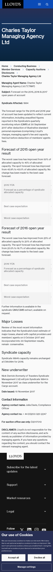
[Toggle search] (47, 4)
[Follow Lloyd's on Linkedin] (29, 530)
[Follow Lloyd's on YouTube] (44, 530)
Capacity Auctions (36, 69)
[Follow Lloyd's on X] (22, 530)
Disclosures (8, 72)
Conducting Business (25, 66)
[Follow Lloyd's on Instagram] (36, 530)
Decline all (39, 558)
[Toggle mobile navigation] (39, 4)
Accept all (13, 558)
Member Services (11, 69)
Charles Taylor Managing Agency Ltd (21, 76)
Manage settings (27, 567)
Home (5, 66)
